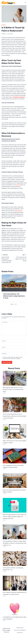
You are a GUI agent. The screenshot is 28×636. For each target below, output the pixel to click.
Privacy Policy (19, 627)
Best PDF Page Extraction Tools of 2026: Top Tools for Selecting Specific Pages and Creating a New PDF (14, 516)
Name (4, 341)
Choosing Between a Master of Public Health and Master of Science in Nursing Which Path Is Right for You (14, 543)
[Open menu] (25, 3)
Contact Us (20, 632)
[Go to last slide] (4, 288)
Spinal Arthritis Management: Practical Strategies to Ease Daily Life (7, 258)
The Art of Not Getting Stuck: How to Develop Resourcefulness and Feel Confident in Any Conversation (14, 416)
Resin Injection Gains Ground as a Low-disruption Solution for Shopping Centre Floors (13, 389)
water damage (18, 210)
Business (4, 24)
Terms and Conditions (20, 630)
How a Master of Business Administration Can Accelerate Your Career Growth (14, 593)
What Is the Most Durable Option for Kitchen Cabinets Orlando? (14, 491)
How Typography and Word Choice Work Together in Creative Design (13, 466)
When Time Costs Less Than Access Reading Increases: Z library (14, 441)
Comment (5, 322)
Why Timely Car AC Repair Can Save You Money (20, 257)
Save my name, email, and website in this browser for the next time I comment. (13, 358)
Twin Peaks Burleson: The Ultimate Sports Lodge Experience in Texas (14, 296)
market (18, 184)
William (4, 33)
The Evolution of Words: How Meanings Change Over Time (13, 568)
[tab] (11, 304)
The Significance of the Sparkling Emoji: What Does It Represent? (14, 618)
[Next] (24, 288)
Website (4, 353)
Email (4, 347)
